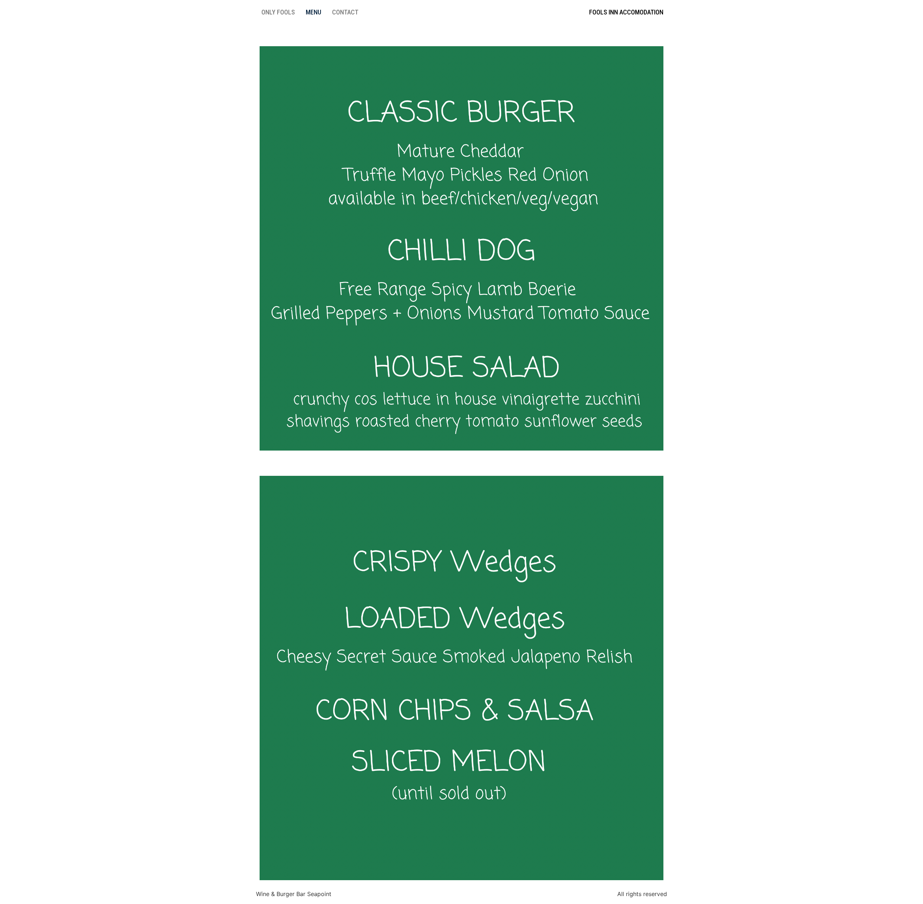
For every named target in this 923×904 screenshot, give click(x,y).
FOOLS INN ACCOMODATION (626, 12)
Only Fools (278, 12)
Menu (313, 12)
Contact (345, 12)
